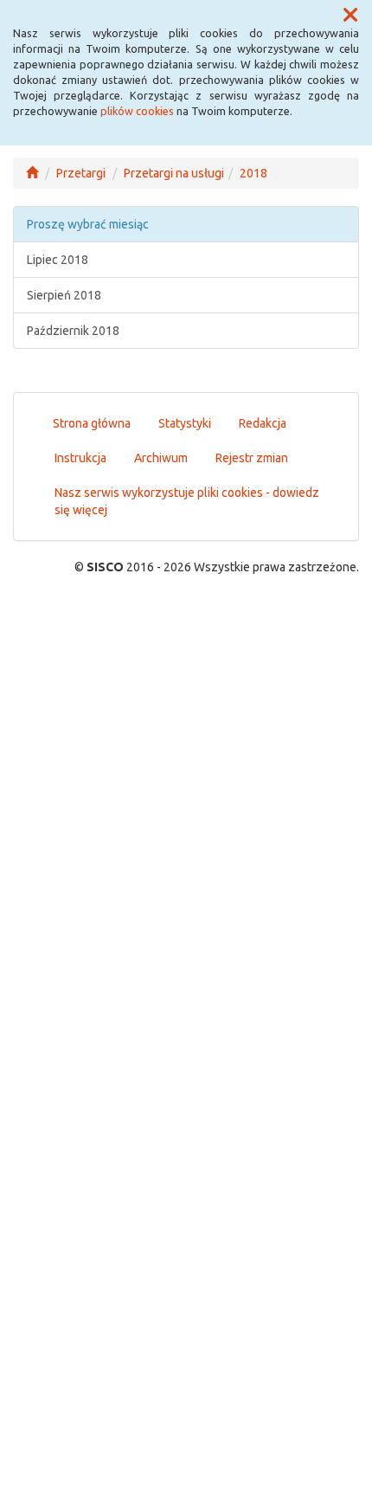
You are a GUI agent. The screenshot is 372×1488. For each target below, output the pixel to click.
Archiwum (161, 458)
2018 (253, 173)
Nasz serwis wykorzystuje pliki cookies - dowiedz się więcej (187, 501)
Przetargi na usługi (174, 173)
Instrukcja (80, 458)
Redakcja (262, 423)
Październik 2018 (73, 331)
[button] (350, 15)
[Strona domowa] (32, 173)
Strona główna (92, 423)
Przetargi (81, 173)
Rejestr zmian (251, 458)
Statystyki (184, 423)
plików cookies (137, 111)
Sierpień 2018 (64, 295)
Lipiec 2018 (57, 260)
